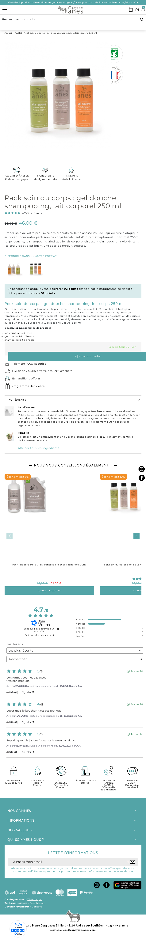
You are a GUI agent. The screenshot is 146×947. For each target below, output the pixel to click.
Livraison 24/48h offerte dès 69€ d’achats (42, 371)
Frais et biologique (17, 177)
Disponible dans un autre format (31, 256)
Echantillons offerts (26, 378)
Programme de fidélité (28, 386)
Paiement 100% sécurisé (28, 363)
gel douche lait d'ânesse (19, 336)
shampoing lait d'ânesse (20, 339)
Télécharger (34, 899)
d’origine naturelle (45, 177)
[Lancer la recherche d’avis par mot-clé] (140, 659)
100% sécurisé (13, 781)
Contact (37, 906)
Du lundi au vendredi (132, 784)
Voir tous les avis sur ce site (40, 635)
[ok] (131, 862)
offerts (85, 781)
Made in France (71, 177)
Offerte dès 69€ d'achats (109, 785)
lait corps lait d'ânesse (18, 333)
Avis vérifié (137, 671)
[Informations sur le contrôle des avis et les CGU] (58, 628)
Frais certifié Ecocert (61, 784)
